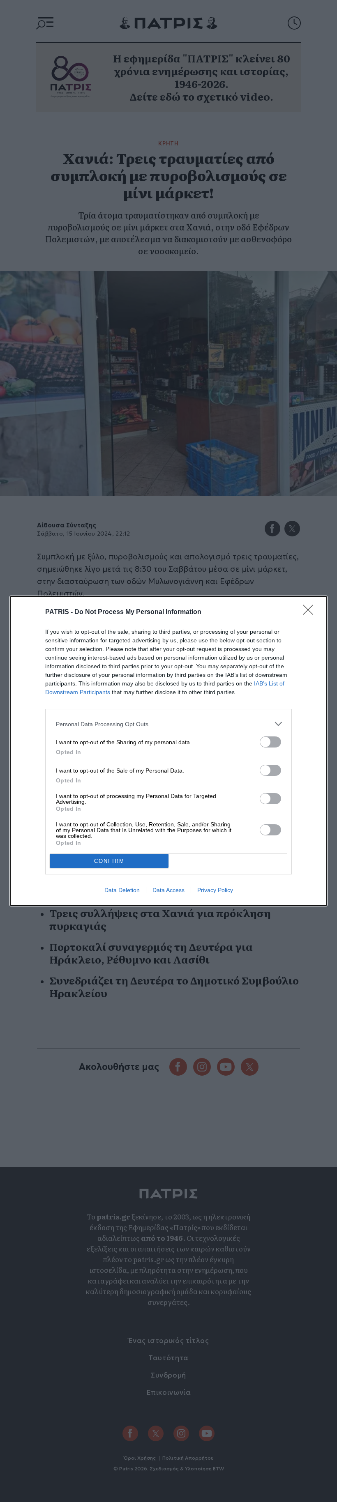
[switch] (270, 742)
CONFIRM (109, 861)
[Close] (311, 612)
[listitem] (168, 724)
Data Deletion (122, 890)
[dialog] (168, 751)
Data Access (168, 890)
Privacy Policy (215, 890)
